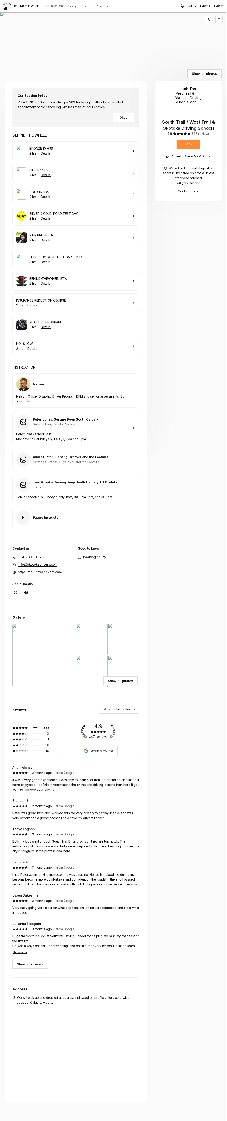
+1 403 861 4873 (211, 6)
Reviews (86, 6)
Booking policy (94, 557)
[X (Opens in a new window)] (15, 592)
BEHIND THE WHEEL (27, 6)
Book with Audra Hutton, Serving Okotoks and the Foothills (76, 459)
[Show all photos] (113, 50)
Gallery (71, 6)
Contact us (186, 191)
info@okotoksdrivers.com (37, 564)
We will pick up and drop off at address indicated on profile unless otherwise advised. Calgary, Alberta (188, 175)
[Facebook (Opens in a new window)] (26, 592)
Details (46, 153)
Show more (19, 952)
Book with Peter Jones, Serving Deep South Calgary (76, 428)
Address (102, 6)
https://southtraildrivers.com (40, 572)
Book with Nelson (76, 390)
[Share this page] (208, 19)
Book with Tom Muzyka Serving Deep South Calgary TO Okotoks (76, 488)
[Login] (219, 19)
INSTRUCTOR (54, 6)
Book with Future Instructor (76, 517)
